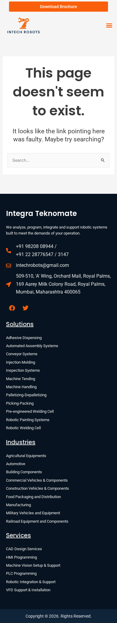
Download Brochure (58, 6)
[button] (109, 25)
